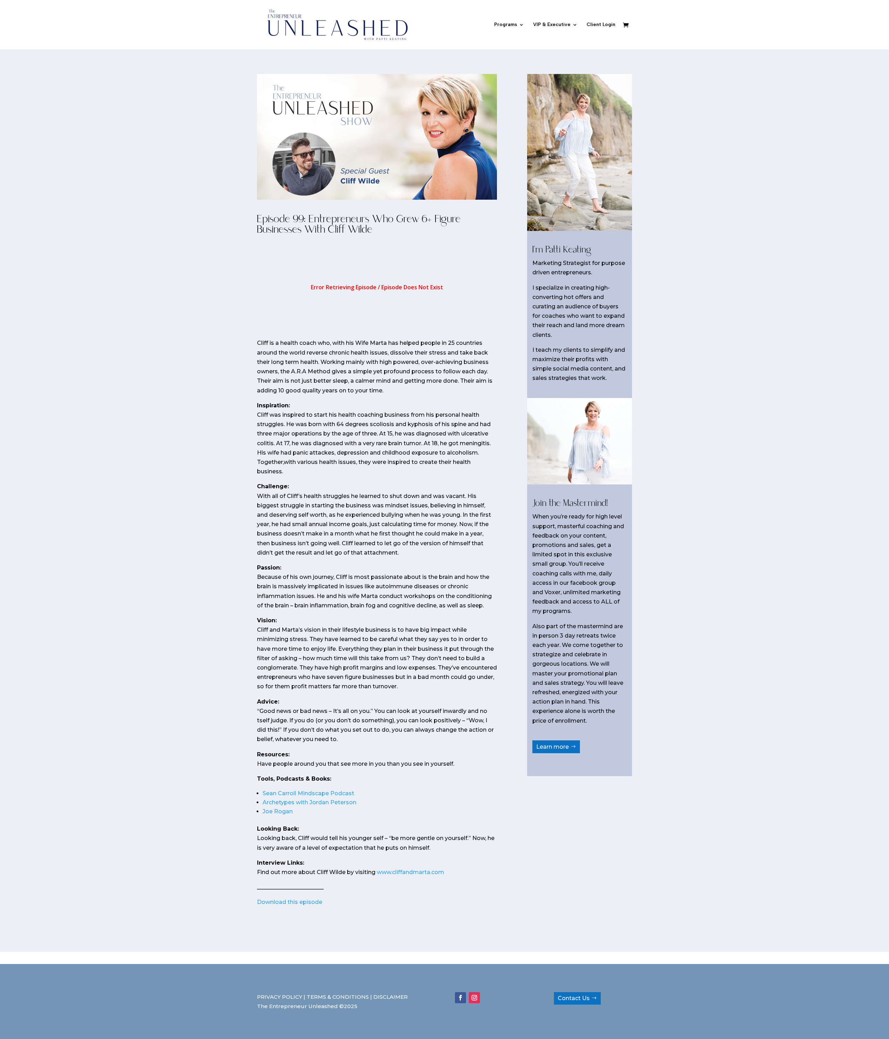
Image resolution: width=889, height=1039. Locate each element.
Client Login (601, 24)
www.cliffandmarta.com (410, 872)
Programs (505, 24)
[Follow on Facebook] (460, 997)
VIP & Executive (552, 24)
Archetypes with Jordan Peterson (309, 802)
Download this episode (289, 902)
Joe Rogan (278, 811)
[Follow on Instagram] (474, 997)
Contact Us (574, 998)
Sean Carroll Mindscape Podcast (308, 793)
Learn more (552, 746)
